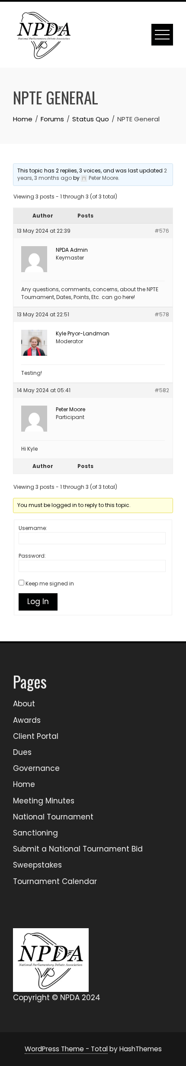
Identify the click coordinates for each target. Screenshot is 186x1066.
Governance (36, 768)
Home (24, 784)
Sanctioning (35, 833)
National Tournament (53, 817)
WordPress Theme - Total (66, 1048)
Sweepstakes (37, 865)
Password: (32, 555)
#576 (161, 230)
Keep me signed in (50, 583)
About (24, 704)
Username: (33, 528)
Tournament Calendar (55, 881)
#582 (161, 390)
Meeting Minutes (43, 801)
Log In (38, 601)
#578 (161, 314)
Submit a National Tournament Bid (78, 849)
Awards (27, 720)
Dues (22, 752)
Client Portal (35, 736)
